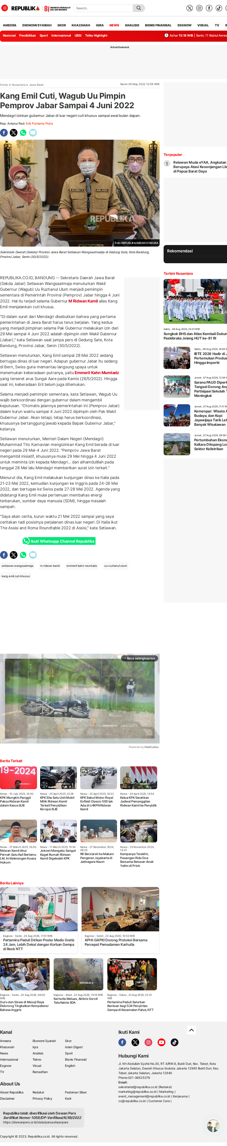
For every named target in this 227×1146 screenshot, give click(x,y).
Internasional (61, 35)
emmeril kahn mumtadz (82, 565)
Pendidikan (27, 35)
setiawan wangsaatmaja (17, 565)
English (70, 1066)
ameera (9, 25)
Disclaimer (7, 1098)
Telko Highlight (96, 35)
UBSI (78, 35)
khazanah (81, 25)
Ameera (5, 1041)
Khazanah (7, 1047)
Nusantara (18, 84)
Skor (68, 1041)
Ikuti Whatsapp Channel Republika (62, 541)
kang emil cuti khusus (16, 576)
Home (4, 84)
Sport (44, 35)
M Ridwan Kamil (83, 301)
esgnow (185, 25)
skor (61, 25)
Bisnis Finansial (158, 25)
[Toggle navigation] (4, 8)
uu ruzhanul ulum (115, 565)
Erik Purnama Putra (39, 123)
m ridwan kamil (49, 565)
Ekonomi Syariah (37, 25)
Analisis (38, 1053)
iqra (100, 25)
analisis (132, 25)
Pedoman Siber (75, 1092)
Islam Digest (73, 1047)
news (114, 25)
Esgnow (6, 1066)
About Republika (11, 1092)
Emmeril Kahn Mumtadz (96, 372)
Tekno (37, 1059)
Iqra (35, 1047)
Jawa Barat (36, 84)
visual (203, 25)
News (4, 1053)
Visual (37, 1066)
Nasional (9, 35)
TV (217, 25)
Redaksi (38, 1092)
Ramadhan (40, 1072)
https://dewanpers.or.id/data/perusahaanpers (35, 1122)
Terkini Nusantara (178, 273)
